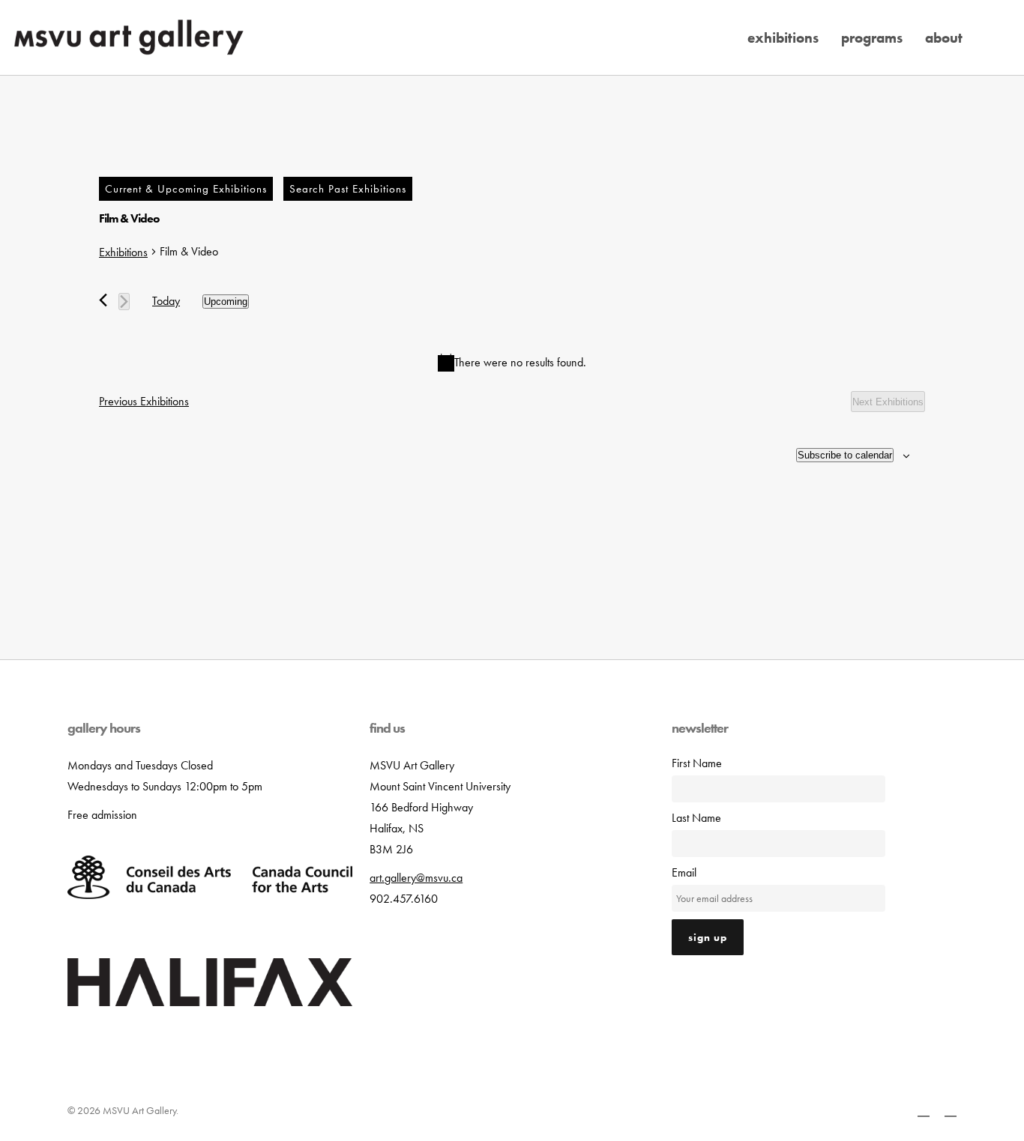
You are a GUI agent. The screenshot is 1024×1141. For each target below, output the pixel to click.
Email (684, 872)
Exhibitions (123, 252)
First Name (697, 763)
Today (166, 301)
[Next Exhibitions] (124, 301)
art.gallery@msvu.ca (416, 878)
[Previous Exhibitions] (103, 300)
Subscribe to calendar (845, 455)
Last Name (696, 818)
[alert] (512, 362)
